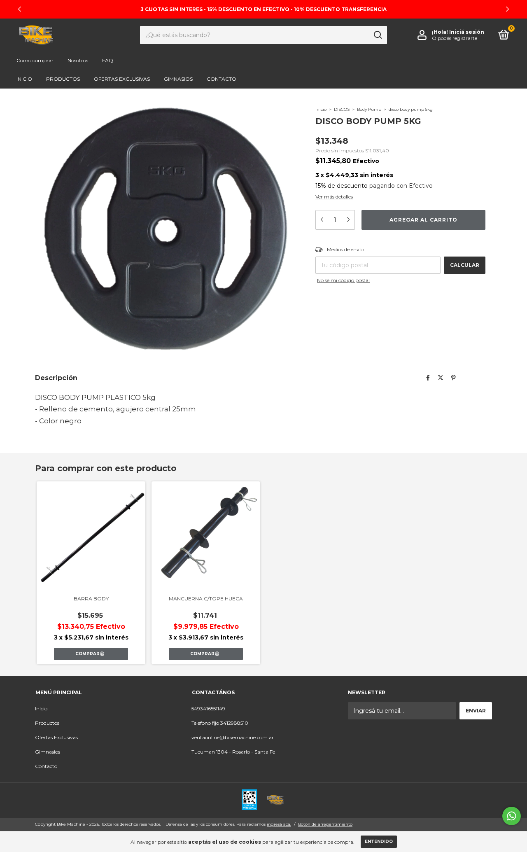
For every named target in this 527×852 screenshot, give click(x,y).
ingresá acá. (279, 824)
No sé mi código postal (343, 280)
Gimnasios (178, 79)
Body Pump (369, 109)
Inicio (24, 79)
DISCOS (342, 109)
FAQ (107, 60)
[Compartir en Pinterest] (453, 377)
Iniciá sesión (466, 32)
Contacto (221, 79)
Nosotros (78, 60)
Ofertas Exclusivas (122, 79)
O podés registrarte (454, 38)
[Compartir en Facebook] (428, 377)
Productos (63, 79)
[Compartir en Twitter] (440, 377)
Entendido (379, 841)
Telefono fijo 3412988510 (219, 723)
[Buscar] (377, 35)
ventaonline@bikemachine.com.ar (232, 737)
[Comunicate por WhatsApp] (511, 816)
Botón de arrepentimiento (325, 824)
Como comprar (35, 60)
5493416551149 (208, 708)
